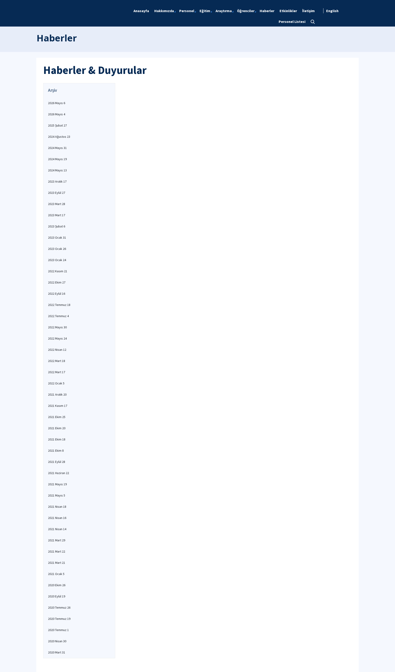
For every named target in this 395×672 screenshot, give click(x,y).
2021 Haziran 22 (58, 473)
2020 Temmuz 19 (59, 619)
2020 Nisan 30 (57, 641)
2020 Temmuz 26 (59, 607)
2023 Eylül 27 (56, 193)
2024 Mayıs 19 (57, 159)
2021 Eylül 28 (56, 462)
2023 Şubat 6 (56, 226)
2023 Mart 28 (56, 204)
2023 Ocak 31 (57, 237)
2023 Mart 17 (56, 215)
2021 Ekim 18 (56, 439)
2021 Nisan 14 (57, 529)
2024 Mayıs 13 (57, 170)
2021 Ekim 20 (56, 428)
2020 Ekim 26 (56, 585)
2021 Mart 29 (56, 540)
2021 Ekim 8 (56, 450)
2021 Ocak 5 (56, 574)
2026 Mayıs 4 (56, 114)
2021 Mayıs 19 (57, 484)
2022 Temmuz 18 (59, 305)
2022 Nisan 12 (57, 350)
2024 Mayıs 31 (57, 148)
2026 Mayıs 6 (56, 103)
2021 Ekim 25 (56, 417)
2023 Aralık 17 (57, 181)
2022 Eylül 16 (56, 293)
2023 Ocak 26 (57, 249)
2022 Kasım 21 (57, 271)
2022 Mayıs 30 (57, 327)
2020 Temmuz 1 (58, 630)
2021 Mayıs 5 (56, 495)
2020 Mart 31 (56, 652)
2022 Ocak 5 (56, 383)
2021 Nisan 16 (57, 518)
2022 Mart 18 (56, 361)
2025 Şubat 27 (57, 125)
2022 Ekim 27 (56, 282)
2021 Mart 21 (56, 563)
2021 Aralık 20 (57, 394)
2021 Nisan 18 (57, 507)
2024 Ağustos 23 (59, 137)
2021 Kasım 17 (57, 406)
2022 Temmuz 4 (58, 316)
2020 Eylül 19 (56, 596)
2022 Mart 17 (56, 372)
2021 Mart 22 (56, 551)
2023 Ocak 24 (57, 260)
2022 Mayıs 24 (57, 338)
